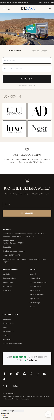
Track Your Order (27, 79)
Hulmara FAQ (7, 339)
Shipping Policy (35, 286)
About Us (33, 274)
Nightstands (7, 286)
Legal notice (25, 399)
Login (5, 327)
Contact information (12, 399)
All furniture (7, 290)
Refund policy (19, 396)
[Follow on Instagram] (18, 374)
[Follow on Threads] (24, 374)
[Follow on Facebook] (4, 374)
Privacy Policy (35, 278)
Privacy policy (7, 396)
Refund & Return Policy (38, 282)
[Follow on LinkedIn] (44, 374)
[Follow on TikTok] (38, 374)
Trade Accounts (8, 331)
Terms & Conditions (37, 294)
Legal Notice (34, 299)
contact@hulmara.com (16, 251)
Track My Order (8, 323)
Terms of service (31, 396)
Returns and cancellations (12, 344)
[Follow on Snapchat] (4, 379)
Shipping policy (45, 396)
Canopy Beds (8, 282)
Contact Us (7, 319)
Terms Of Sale (35, 290)
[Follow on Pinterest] (31, 374)
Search (5, 335)
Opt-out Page (35, 303)
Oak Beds (6, 274)
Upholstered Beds (9, 278)
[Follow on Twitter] (11, 374)
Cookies (33, 307)
